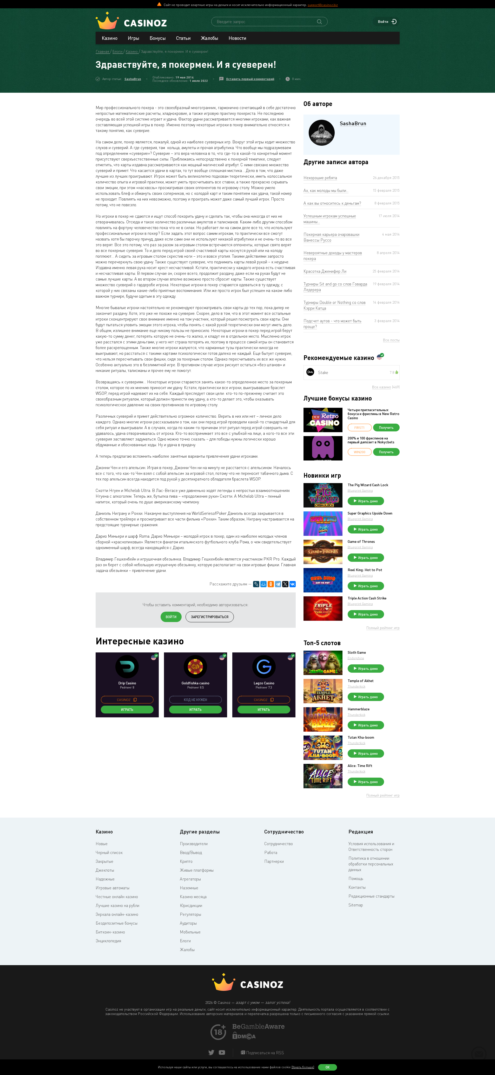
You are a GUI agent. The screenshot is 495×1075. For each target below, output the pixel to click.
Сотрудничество (278, 843)
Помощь (355, 878)
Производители (194, 843)
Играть (127, 709)
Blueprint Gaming (360, 490)
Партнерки (274, 861)
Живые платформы (197, 870)
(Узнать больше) (303, 1067)
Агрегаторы (190, 879)
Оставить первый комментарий (250, 79)
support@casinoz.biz (323, 5)
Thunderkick (356, 686)
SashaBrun (132, 79)
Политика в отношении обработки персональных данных (370, 864)
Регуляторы (190, 914)
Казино (109, 38)
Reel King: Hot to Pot (365, 570)
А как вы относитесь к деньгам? (332, 203)
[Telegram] (278, 584)
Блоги (185, 940)
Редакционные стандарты (371, 896)
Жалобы (209, 38)
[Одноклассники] (271, 584)
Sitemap (355, 904)
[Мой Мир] (263, 584)
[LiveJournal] (256, 584)
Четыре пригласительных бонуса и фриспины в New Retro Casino (373, 414)
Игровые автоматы (112, 887)
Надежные (105, 879)
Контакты (357, 887)
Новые (102, 843)
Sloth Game (357, 652)
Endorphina (356, 658)
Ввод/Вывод (191, 852)
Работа (270, 852)
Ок (328, 1067)
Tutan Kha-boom (361, 737)
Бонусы (158, 38)
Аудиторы (188, 923)
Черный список (109, 852)
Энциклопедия (108, 940)
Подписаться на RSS (264, 1052)
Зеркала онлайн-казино (117, 914)
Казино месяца (193, 896)
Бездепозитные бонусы (116, 923)
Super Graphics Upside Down (370, 513)
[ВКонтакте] (292, 584)
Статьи (183, 38)
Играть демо (368, 501)
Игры (133, 38)
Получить (386, 427)
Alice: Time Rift (360, 765)
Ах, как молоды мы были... (325, 190)
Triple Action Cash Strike (367, 598)
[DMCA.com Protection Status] (244, 1037)
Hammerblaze (358, 709)
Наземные (189, 887)
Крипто (186, 861)
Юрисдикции (191, 905)
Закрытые (104, 861)
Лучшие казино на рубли (117, 905)
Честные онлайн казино (117, 896)
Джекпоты (105, 870)
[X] (285, 584)
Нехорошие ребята (320, 177)
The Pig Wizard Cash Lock (368, 485)
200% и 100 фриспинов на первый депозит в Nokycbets (371, 440)
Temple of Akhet (361, 681)
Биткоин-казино (110, 931)
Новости (237, 38)
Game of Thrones (361, 541)
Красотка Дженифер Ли (324, 271)
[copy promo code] (135, 700)
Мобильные (190, 931)
